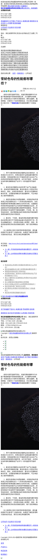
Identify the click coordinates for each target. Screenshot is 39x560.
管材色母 (31, 313)
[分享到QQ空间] (4, 91)
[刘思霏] (5, 345)
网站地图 (11, 6)
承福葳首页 (5, 21)
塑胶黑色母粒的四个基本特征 (15, 271)
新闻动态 (21, 357)
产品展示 (7, 357)
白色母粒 (24, 313)
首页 (14, 73)
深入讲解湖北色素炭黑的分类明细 (17, 282)
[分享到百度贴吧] (13, 91)
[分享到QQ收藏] (11, 91)
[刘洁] (5, 343)
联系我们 (17, 6)
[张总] (5, 341)
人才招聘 (9, 23)
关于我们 (12, 21)
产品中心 (19, 21)
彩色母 (32, 309)
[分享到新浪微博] (2, 91)
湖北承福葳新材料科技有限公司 (20, 333)
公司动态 (4, 27)
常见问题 (17, 27)
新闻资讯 (33, 21)
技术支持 (11, 313)
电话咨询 (4, 551)
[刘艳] (5, 349)
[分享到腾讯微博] (6, 91)
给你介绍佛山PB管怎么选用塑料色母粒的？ (20, 284)
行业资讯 (11, 27)
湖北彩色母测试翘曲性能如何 (15, 292)
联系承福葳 (17, 23)
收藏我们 (24, 6)
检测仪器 (26, 21)
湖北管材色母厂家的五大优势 (15, 286)
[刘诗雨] (5, 347)
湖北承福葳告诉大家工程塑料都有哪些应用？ (21, 269)
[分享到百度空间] (8, 91)
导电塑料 (26, 309)
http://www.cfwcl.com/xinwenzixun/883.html (23, 243)
